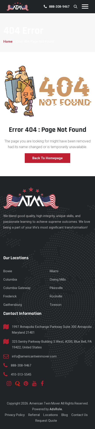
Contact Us (79, 415)
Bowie (7, 271)
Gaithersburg (12, 305)
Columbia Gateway (16, 288)
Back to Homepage (47, 158)
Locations (50, 415)
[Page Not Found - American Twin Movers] (18, 6)
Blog (64, 415)
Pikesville (56, 288)
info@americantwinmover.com (34, 356)
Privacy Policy (15, 415)
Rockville (56, 296)
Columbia (10, 280)
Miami (54, 271)
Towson (55, 305)
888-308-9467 (59, 6)
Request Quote (46, 421)
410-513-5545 (21, 374)
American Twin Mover (45, 403)
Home (8, 41)
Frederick (10, 296)
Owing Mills (58, 280)
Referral (34, 415)
